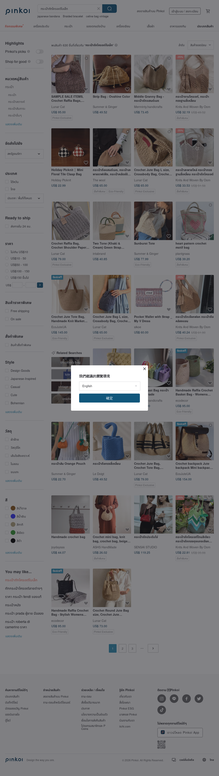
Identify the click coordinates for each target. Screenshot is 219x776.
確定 (109, 397)
